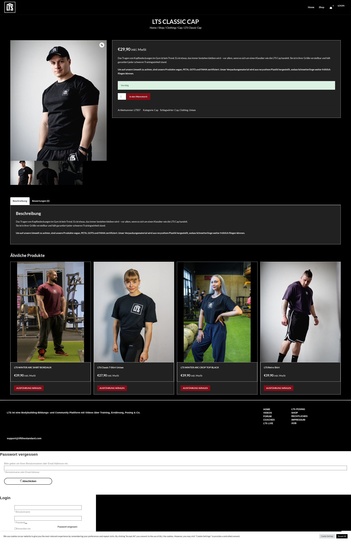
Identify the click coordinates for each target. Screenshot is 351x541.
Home (311, 7)
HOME (266, 409)
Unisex (192, 110)
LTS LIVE (268, 423)
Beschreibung (20, 200)
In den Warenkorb (138, 96)
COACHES (269, 420)
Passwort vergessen (67, 527)
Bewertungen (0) (40, 200)
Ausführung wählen (28, 388)
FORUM (267, 416)
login (341, 5)
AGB (293, 423)
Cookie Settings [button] (327, 536)
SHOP (294, 413)
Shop (321, 7)
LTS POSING (298, 409)
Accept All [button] (342, 536)
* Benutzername (22, 512)
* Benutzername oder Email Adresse (21, 472)
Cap (180, 27)
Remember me (23, 529)
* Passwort (19, 522)
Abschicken (29, 481)
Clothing (171, 27)
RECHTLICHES (299, 416)
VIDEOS (267, 413)
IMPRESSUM (298, 420)
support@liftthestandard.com (24, 438)
